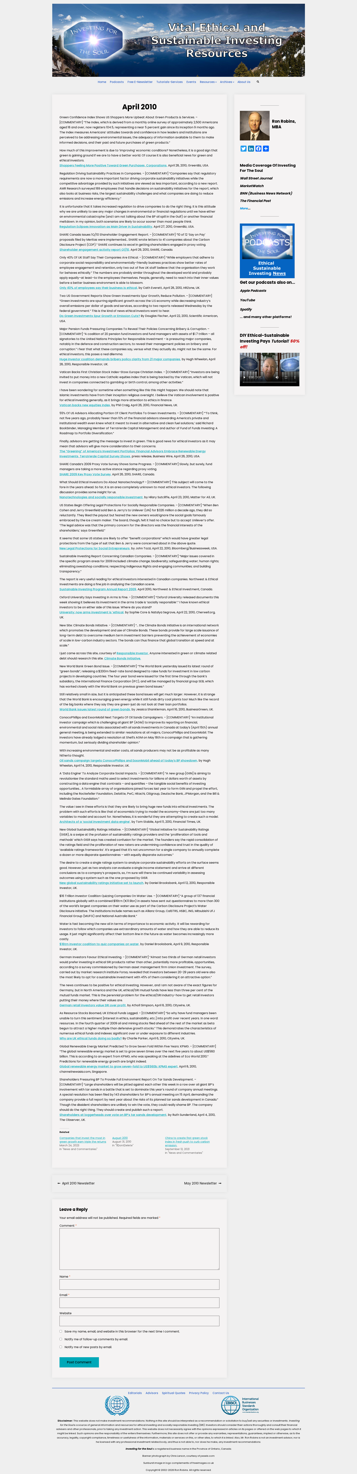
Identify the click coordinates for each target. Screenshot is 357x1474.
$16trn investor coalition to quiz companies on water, (99, 944)
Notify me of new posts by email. (88, 1347)
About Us (243, 82)
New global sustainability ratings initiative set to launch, (102, 883)
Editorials (135, 1393)
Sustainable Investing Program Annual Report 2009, (98, 589)
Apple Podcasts (253, 290)
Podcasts (117, 82)
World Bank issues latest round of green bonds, (95, 709)
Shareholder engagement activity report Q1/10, (95, 250)
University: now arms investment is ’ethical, (92, 612)
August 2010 (120, 1138)
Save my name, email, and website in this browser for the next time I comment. (122, 1331)
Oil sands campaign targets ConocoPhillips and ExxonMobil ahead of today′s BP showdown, (129, 760)
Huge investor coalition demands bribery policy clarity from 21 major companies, (120, 359)
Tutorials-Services (169, 82)
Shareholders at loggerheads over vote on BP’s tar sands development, (113, 1115)
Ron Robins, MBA (284, 124)
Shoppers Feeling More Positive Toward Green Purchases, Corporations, (113, 165)
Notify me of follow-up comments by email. (96, 1339)
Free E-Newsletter (140, 82)
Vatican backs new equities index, (85, 405)
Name (65, 1276)
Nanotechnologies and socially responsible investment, (101, 497)
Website (66, 1313)
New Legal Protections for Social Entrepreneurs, (95, 548)
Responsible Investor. (133, 653)
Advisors (152, 1393)
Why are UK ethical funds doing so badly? (91, 1038)
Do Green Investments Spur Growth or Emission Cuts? (100, 316)
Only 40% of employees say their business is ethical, (99, 288)
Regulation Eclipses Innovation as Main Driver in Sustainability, (106, 226)
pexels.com (207, 1456)
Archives (226, 82)
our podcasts (262, 282)
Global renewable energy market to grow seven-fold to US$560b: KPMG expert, (119, 1066)
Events (191, 82)
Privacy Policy (199, 1393)
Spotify (246, 309)
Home (102, 82)
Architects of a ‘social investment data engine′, (95, 822)
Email (65, 1295)
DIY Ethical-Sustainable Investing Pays (269, 341)
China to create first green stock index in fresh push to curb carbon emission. (187, 1141)
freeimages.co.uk (203, 1463)
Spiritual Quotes (173, 1393)
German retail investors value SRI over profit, (93, 1005)
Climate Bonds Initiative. (122, 658)
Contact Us (221, 1393)
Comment (68, 1225)
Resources (207, 82)
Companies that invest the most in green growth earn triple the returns (83, 1140)
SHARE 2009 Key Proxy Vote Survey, (85, 474)
